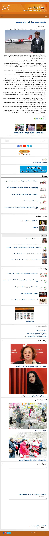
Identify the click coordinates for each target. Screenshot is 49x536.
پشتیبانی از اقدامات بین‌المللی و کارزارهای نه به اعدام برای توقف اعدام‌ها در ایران (21, 181)
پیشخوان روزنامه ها (30, 321)
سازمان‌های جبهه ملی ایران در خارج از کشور (36, 333)
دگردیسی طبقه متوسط (40, 430)
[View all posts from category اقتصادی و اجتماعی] (2, 400)
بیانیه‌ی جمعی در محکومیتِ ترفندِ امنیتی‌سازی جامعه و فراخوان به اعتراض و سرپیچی (29, 244)
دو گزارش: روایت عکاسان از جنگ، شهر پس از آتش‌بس (32, 460)
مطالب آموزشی (41, 216)
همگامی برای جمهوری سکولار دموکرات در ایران (35, 336)
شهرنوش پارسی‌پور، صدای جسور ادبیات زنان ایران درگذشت (31, 366)
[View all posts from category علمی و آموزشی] (2, 464)
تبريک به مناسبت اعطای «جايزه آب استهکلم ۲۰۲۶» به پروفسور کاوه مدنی (22, 273)
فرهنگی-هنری (42, 341)
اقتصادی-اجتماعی (41, 400)
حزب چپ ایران (42, 331)
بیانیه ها (44, 176)
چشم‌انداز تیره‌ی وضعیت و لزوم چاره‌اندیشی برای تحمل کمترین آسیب (26, 253)
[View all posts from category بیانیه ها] (2, 176)
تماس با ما (33, 532)
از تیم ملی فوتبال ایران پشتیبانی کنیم (30, 200)
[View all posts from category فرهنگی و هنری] (2, 341)
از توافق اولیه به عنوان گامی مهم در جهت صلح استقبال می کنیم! (24, 194)
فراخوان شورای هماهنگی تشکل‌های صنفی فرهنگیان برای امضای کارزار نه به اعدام (24, 247)
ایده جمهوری (35, 227)
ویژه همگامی (42, 269)
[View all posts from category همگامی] (2, 268)
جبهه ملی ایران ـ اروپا (41, 330)
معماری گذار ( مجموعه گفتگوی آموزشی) (29, 220)
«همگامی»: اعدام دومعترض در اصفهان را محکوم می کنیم (26, 287)
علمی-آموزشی (42, 464)
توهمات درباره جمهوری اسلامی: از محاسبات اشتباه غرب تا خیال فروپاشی (26, 259)
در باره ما (39, 532)
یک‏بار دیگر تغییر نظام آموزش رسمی (37, 525)
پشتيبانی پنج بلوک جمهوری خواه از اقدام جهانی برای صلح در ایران (24, 299)
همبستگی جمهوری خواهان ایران (39, 334)
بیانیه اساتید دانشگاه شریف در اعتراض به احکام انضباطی (32, 494)
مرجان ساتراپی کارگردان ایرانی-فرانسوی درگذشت (33, 396)
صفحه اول (46, 532)
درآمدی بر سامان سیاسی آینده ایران (33, 238)
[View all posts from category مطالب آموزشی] (2, 216)
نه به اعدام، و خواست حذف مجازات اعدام (29, 293)
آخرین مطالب (44, 235)
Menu (47, 0)
